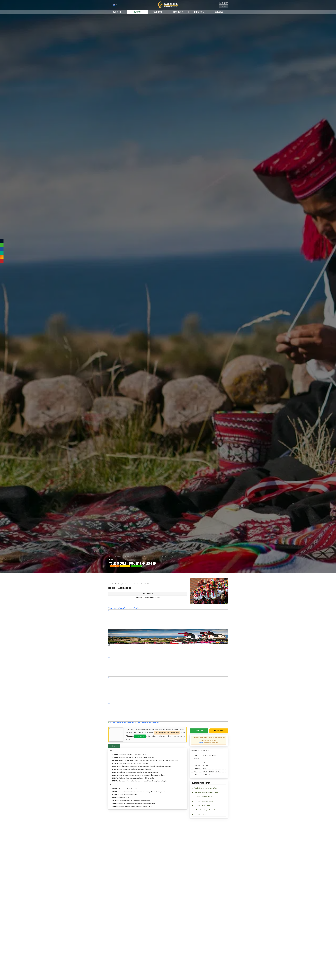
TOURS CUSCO (157, 12)
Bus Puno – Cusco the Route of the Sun (206, 792)
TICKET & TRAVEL (199, 12)
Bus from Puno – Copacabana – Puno (205, 810)
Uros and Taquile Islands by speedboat (149, 557)
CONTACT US (219, 12)
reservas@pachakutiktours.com (167, 733)
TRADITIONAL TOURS (130, 557)
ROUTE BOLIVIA (117, 12)
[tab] (114, 746)
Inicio (110, 557)
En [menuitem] (116, 4)
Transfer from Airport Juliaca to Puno (205, 788)
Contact (201, 743)
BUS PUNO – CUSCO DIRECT (203, 797)
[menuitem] (116, 4)
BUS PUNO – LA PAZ (200, 814)
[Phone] (111, 5)
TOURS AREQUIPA (178, 12)
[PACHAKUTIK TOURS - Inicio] (168, 4)
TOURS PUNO (137, 12)
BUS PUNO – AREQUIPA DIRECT (204, 801)
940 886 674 (140, 736)
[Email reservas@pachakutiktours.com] (108, 5)
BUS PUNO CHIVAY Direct (202, 805)
